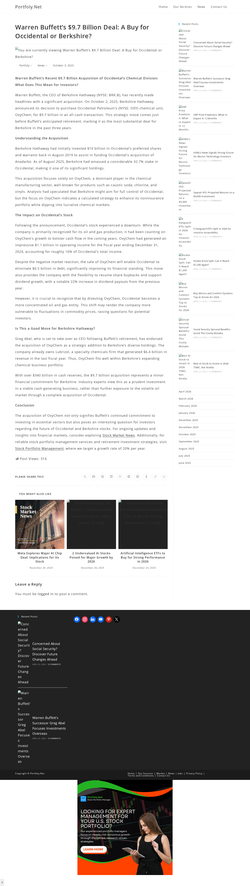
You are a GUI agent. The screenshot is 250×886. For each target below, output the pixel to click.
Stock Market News (118, 435)
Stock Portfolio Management (39, 448)
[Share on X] (85, 476)
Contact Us (163, 775)
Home (131, 773)
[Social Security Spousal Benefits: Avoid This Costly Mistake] (185, 333)
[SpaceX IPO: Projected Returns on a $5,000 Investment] (185, 196)
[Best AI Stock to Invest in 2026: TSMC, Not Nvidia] (185, 367)
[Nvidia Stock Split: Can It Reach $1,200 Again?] (185, 264)
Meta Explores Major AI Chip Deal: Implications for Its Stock (40, 557)
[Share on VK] (129, 476)
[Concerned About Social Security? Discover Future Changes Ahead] (185, 46)
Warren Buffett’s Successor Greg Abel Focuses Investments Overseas (211, 82)
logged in (46, 594)
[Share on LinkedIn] (111, 476)
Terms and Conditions (141, 775)
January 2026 (187, 413)
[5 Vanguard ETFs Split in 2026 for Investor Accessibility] (185, 232)
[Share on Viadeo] (155, 476)
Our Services (145, 773)
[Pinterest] (109, 619)
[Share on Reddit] (137, 476)
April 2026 (185, 391)
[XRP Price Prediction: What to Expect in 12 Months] (185, 118)
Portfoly (24, 65)
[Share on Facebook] (93, 476)
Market (160, 773)
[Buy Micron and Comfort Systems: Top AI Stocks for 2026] (185, 297)
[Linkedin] (93, 619)
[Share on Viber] (120, 476)
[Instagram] (85, 619)
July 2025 (184, 455)
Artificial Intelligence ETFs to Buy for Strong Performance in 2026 (143, 557)
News (41, 65)
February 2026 (188, 405)
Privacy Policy (194, 773)
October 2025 (187, 434)
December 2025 (188, 420)
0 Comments (215, 50)
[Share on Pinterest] (102, 476)
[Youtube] (101, 619)
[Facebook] (77, 619)
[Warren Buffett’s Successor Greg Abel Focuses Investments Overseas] (185, 84)
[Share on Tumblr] (146, 476)
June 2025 (185, 462)
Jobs (180, 773)
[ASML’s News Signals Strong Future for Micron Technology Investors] (185, 156)
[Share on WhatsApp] (164, 476)
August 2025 (186, 448)
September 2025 (189, 441)
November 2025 (189, 427)
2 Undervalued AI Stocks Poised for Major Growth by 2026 (91, 557)
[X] (117, 619)
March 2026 (186, 398)
